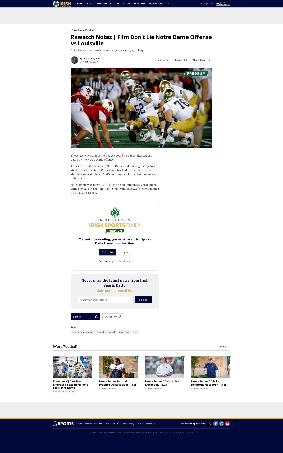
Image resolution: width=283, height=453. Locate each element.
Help (107, 423)
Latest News (140, 3)
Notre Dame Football (83, 30)
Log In (202, 3)
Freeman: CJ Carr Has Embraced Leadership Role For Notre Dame (70, 384)
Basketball (115, 3)
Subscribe (107, 252)
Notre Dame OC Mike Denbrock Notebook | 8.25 (208, 383)
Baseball (127, 3)
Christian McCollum (65, 391)
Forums (79, 3)
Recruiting (102, 3)
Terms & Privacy (127, 423)
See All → (225, 346)
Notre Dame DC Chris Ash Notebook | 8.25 (162, 383)
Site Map (140, 423)
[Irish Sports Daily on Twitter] (209, 423)
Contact (114, 423)
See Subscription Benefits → (115, 261)
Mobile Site (151, 423)
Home (79, 423)
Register (210, 3)
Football (90, 3)
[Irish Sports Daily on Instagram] (221, 423)
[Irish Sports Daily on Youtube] (227, 423)
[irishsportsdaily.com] (65, 4)
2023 (135, 332)
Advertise (98, 423)
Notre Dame (124, 332)
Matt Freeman (109, 388)
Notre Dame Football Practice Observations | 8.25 (117, 383)
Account (88, 423)
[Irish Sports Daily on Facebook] (215, 423)
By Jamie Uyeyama (90, 58)
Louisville (112, 332)
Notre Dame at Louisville (83, 332)
